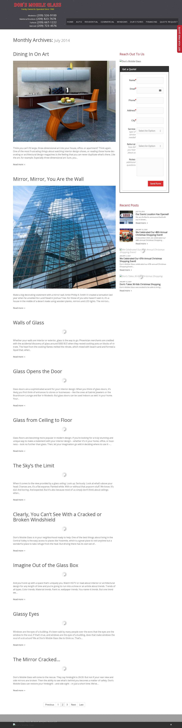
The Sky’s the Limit (33, 465)
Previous (49, 704)
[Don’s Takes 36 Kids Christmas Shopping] (141, 276)
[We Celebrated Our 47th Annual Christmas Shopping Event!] (143, 251)
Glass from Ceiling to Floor (42, 420)
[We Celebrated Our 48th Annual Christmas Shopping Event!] (126, 235)
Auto (79, 21)
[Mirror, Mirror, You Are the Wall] (64, 237)
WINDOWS (122, 21)
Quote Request (169, 21)
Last (81, 704)
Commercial (107, 21)
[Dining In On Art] (64, 101)
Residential (91, 21)
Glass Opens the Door (37, 371)
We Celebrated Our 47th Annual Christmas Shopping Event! (141, 260)
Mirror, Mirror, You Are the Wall (48, 179)
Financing (151, 21)
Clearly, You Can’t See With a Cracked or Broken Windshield (57, 517)
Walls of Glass (28, 322)
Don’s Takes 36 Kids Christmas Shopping (140, 284)
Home (70, 21)
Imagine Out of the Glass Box (45, 565)
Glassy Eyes (26, 614)
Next (73, 704)
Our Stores (136, 21)
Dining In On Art (31, 54)
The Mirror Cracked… (36, 659)
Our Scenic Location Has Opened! (152, 214)
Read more (18, 164)
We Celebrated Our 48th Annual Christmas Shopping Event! (151, 233)
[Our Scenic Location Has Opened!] (126, 217)
